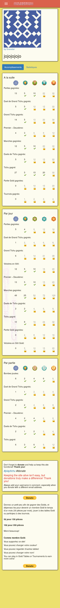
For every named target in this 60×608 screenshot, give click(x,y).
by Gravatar (9, 49)
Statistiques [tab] (31, 67)
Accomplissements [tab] (13, 67)
